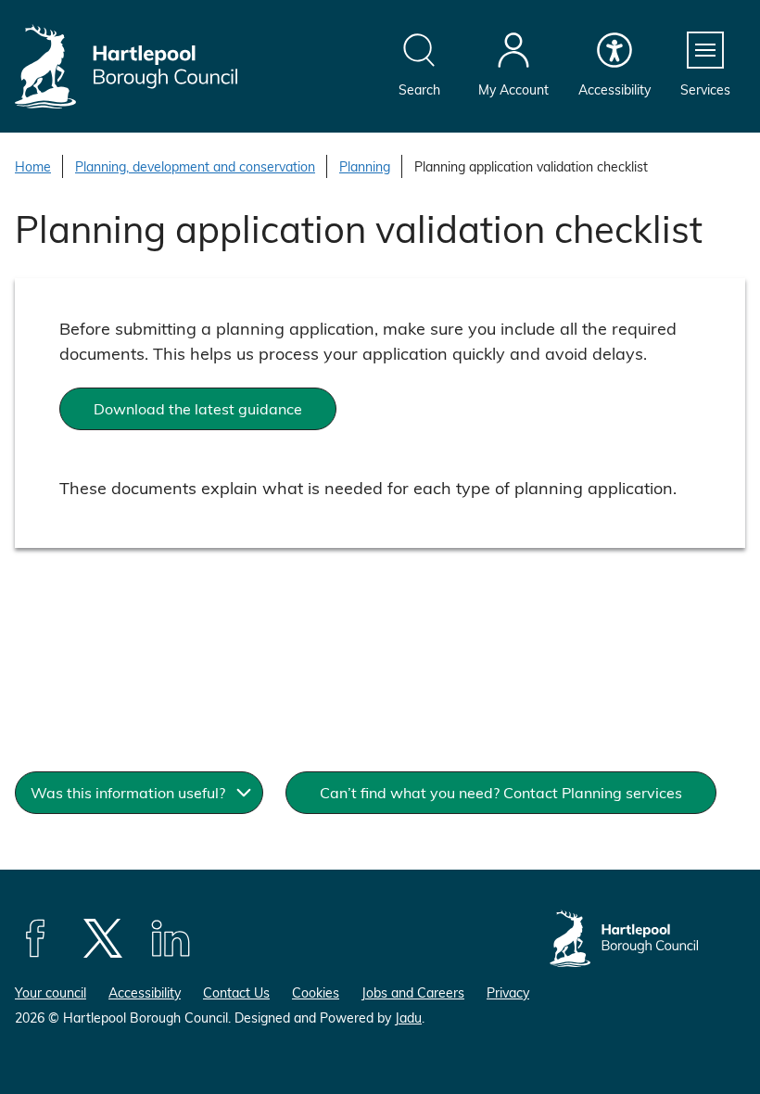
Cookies (315, 992)
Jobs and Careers (412, 992)
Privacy (508, 992)
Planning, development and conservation (195, 166)
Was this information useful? (128, 792)
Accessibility (144, 992)
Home (33, 166)
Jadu (408, 1017)
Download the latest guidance (198, 408)
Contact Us (236, 992)
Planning (364, 166)
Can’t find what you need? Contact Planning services (501, 792)
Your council (50, 992)
